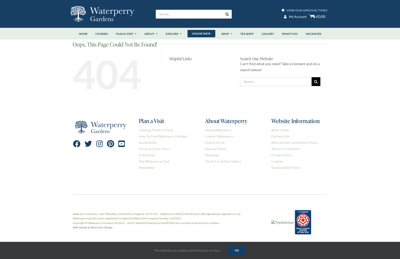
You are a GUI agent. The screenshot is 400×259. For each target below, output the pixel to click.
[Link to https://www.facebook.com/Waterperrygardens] (76, 143)
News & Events (215, 149)
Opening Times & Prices (156, 130)
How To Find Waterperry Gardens (163, 136)
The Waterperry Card (154, 161)
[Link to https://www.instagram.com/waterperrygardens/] (99, 143)
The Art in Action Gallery (223, 161)
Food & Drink (215, 142)
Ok (237, 250)
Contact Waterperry (219, 136)
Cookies (277, 161)
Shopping (212, 155)
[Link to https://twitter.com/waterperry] (88, 143)
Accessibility (148, 142)
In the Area (147, 155)
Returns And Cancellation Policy (294, 142)
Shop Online (280, 130)
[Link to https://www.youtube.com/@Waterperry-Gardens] (121, 143)
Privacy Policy (281, 155)
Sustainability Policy (285, 167)
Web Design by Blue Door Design (92, 227)
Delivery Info (280, 136)
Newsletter (147, 167)
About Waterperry (218, 130)
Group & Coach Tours (154, 149)
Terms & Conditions (285, 149)
